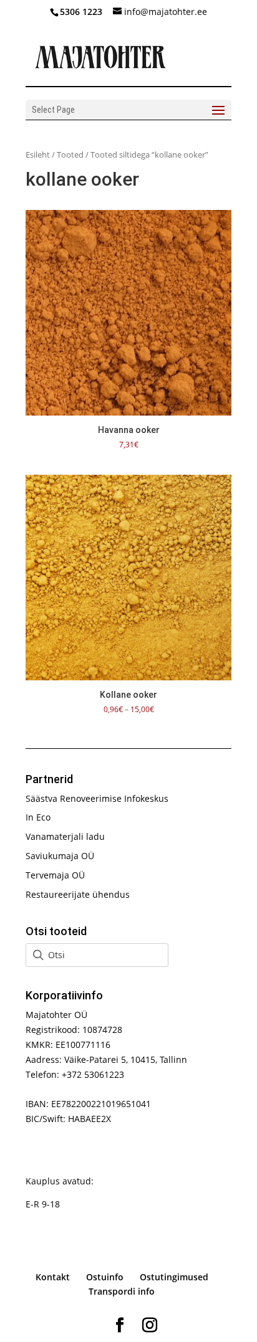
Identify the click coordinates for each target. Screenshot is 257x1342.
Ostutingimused (174, 1277)
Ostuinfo (105, 1277)
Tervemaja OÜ (55, 875)
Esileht (38, 154)
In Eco (38, 817)
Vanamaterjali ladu (65, 836)
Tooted (70, 154)
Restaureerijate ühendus (78, 894)
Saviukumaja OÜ (60, 856)
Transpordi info (122, 1291)
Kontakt (53, 1277)
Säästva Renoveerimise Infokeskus (97, 798)
